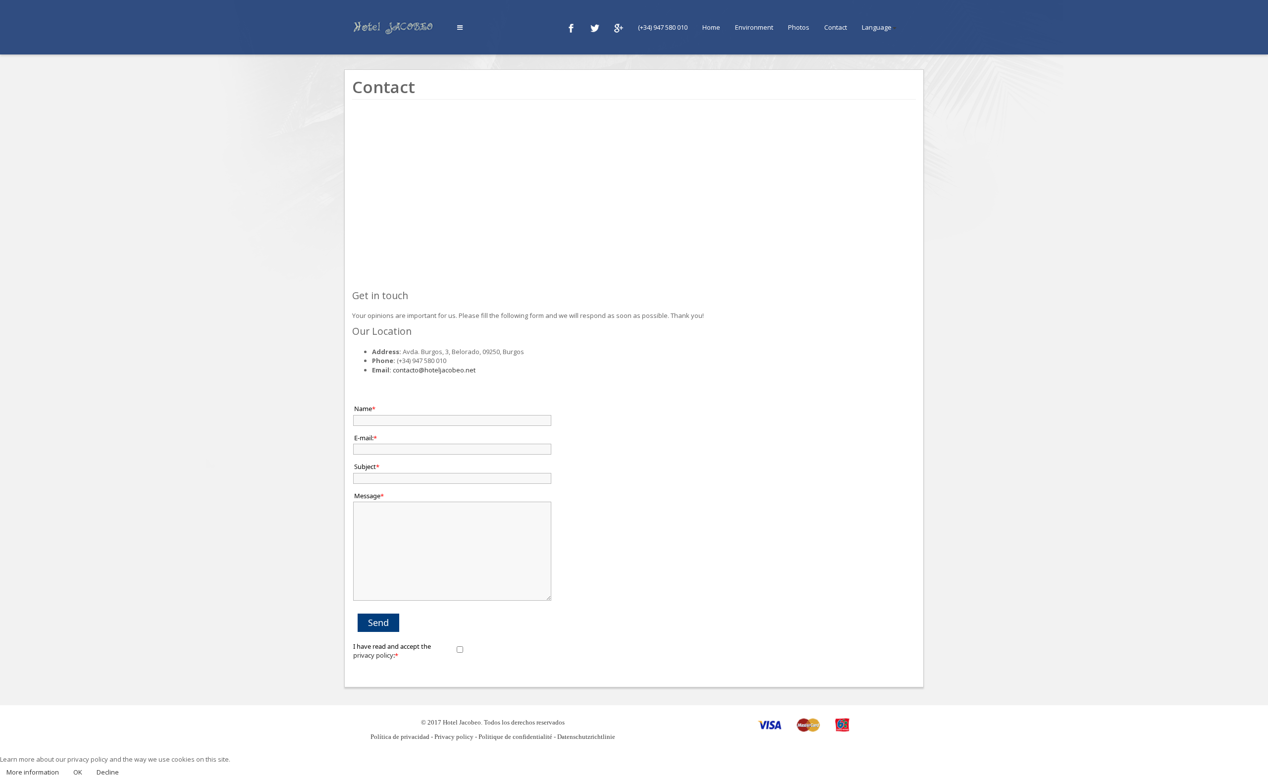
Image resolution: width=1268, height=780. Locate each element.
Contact (835, 27)
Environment (754, 27)
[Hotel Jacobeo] (395, 26)
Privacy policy (454, 736)
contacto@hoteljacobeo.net (434, 369)
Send (378, 622)
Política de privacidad (399, 736)
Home (711, 27)
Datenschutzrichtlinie (586, 736)
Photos (798, 27)
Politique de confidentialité (515, 736)
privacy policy (373, 655)
